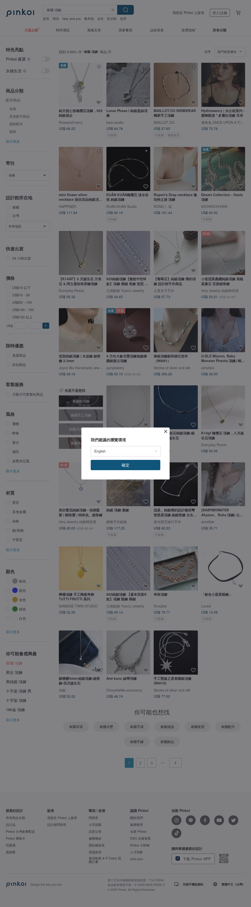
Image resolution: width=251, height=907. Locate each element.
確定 (125, 465)
